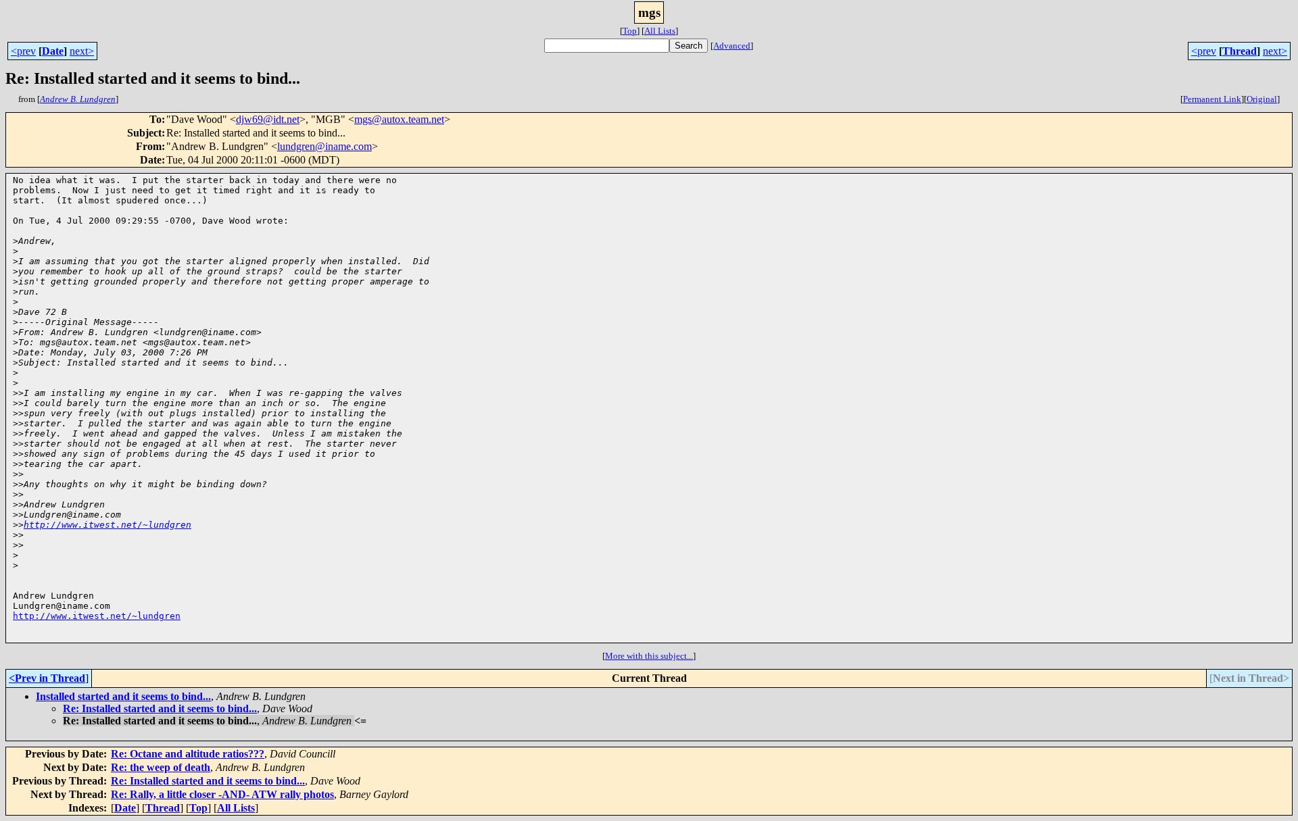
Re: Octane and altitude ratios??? (187, 754)
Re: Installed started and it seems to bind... (160, 708)
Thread (1239, 51)
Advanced (731, 46)
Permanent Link (1212, 99)
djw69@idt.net (267, 119)
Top (630, 31)
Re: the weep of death (160, 767)
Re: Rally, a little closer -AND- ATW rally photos (222, 794)
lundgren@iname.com (324, 146)
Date (53, 51)
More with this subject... (649, 656)
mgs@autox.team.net (399, 119)
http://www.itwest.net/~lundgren (107, 525)
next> (82, 51)
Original (1262, 99)
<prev (23, 51)
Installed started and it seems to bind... (123, 696)
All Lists (659, 31)
